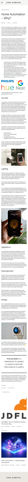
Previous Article (6, 392)
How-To (2, 426)
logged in (6, 388)
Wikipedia (14, 370)
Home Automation (5, 9)
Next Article (4, 430)
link (15, 66)
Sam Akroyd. (14, 3)
